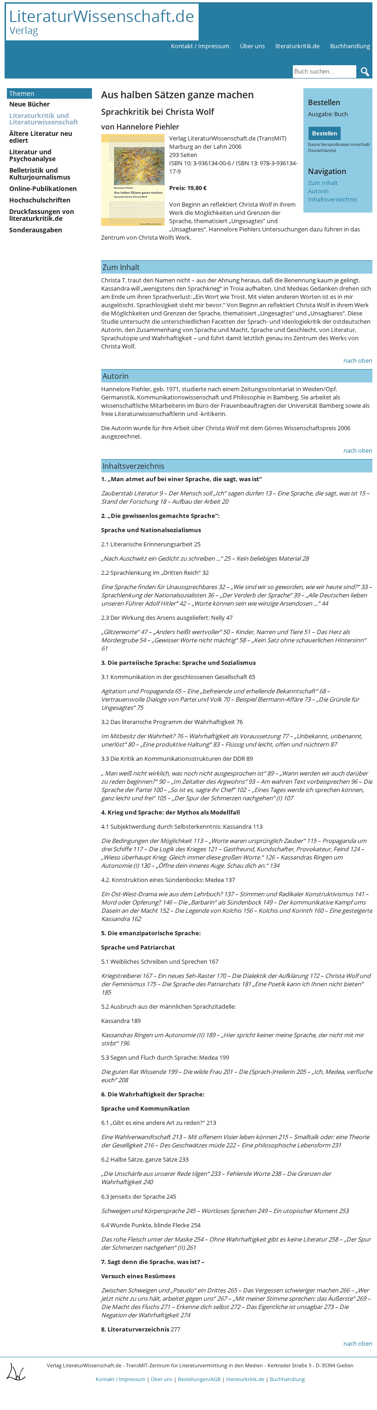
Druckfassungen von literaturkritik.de (41, 215)
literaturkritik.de (297, 46)
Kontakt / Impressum (200, 46)
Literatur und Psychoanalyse (32, 155)
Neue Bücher (29, 104)
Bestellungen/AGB (199, 1379)
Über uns (252, 46)
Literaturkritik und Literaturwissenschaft (43, 119)
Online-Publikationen (43, 188)
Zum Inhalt (323, 183)
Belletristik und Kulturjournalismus (39, 173)
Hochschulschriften (39, 200)
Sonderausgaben (35, 229)
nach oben (357, 360)
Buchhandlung (350, 46)
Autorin (318, 191)
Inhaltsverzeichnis (332, 199)
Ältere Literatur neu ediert (40, 137)
